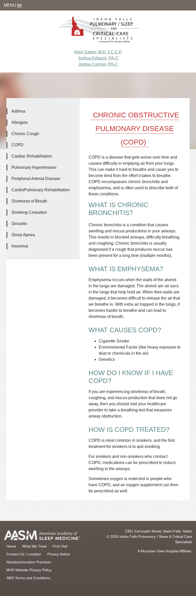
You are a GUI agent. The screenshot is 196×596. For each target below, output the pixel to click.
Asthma (18, 111)
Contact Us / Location (23, 554)
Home (11, 546)
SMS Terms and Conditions (28, 578)
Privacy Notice (58, 554)
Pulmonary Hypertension (33, 167)
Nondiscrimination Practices (28, 562)
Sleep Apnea (23, 235)
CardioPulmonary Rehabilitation (40, 190)
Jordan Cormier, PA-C (98, 64)
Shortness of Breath (29, 201)
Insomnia (19, 246)
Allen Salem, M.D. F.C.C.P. (98, 52)
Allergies (19, 122)
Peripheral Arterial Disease (35, 178)
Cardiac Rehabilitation (31, 156)
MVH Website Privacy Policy (29, 570)
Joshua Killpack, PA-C (98, 58)
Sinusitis (19, 223)
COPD (17, 145)
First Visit (60, 546)
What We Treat (34, 546)
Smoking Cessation (29, 212)
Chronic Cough (25, 134)
